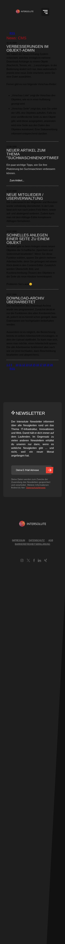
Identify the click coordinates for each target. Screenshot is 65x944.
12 (23, 365)
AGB (50, 540)
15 (34, 365)
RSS (10, 33)
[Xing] (45, 561)
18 (44, 365)
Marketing (5, 870)
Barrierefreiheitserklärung (32, 544)
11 (20, 365)
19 (48, 365)
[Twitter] (28, 561)
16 (37, 365)
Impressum (18, 540)
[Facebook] (34, 561)
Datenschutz (37, 540)
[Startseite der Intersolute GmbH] (24, 12)
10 (17, 365)
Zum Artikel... (15, 180)
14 (30, 365)
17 (41, 365)
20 (51, 365)
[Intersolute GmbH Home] (32, 524)
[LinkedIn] (39, 561)
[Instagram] (22, 561)
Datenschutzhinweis (36, 487)
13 (27, 365)
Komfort (4, 828)
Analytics (5, 757)
